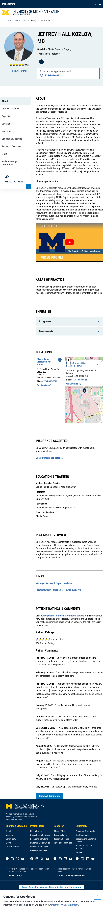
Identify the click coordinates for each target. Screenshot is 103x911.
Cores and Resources (63, 843)
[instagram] (12, 859)
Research (59, 825)
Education (81, 825)
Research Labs (60, 835)
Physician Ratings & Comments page (63, 615)
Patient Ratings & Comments (10, 163)
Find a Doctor (36, 831)
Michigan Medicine (16, 825)
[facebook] (7, 859)
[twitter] (17, 859)
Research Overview (11, 146)
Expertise (6, 116)
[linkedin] (65, 859)
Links (4, 154)
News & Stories (12, 847)
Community (11, 839)
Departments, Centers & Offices (86, 840)
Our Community (83, 835)
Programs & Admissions (86, 831)
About (5, 101)
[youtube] (22, 859)
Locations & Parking (39, 839)
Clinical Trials (59, 831)
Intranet (79, 852)
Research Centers (61, 839)
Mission (9, 835)
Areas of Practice (10, 108)
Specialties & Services (40, 835)
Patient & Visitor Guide (40, 843)
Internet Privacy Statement (64, 904)
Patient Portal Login (39, 847)
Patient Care (37, 825)
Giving (8, 843)
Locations (7, 123)
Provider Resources (38, 851)
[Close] (97, 896)
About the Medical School (84, 847)
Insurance (7, 131)
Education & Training (12, 138)
